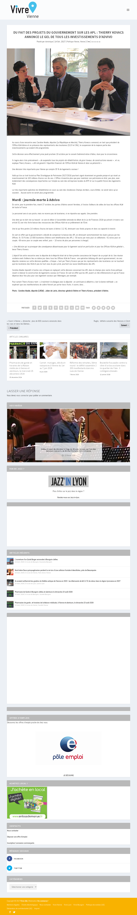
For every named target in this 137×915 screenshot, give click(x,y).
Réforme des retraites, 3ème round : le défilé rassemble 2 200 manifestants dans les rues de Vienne (83, 366)
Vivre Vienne (57, 905)
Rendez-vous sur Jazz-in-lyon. (68, 497)
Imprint (36, 908)
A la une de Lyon (30, 583)
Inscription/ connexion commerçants (20, 843)
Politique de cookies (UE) (95, 905)
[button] (64, 460)
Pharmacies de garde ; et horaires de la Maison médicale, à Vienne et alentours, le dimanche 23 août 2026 (54, 602)
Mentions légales (13, 905)
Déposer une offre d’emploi (17, 837)
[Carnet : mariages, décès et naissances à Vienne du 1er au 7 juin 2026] (53, 350)
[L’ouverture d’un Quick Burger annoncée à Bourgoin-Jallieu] (10, 561)
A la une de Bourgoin (32, 562)
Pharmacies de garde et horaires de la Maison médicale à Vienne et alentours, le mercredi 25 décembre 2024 (21, 368)
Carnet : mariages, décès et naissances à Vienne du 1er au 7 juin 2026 (52, 365)
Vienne (82, 41)
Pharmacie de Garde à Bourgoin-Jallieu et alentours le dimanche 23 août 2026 (44, 592)
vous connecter (22, 395)
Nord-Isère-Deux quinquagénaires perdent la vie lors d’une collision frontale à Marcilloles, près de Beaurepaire (55, 570)
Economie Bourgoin (45, 562)
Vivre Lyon (67, 905)
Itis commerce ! (42, 901)
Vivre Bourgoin (78, 905)
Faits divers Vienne (44, 573)
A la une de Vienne (31, 573)
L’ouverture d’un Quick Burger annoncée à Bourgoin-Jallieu (36, 559)
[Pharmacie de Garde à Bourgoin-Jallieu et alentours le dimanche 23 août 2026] (10, 593)
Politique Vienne (73, 41)
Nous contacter (12, 830)
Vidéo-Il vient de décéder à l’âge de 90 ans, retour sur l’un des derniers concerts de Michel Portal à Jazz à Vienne (68, 450)
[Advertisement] (27, 528)
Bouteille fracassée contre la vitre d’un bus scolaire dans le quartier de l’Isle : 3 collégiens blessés (113, 366)
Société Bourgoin (45, 594)
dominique (49, 41)
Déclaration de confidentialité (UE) (19, 908)
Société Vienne (43, 605)
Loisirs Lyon (40, 583)
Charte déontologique (30, 905)
